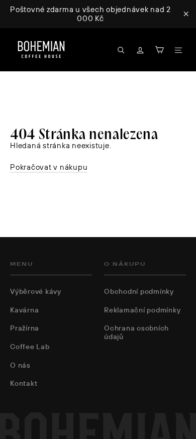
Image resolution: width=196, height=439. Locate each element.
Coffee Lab (30, 346)
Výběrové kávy (35, 291)
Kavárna (24, 309)
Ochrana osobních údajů (136, 332)
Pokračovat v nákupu (48, 167)
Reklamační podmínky (142, 309)
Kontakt (23, 383)
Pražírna (24, 328)
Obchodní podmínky (139, 291)
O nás (20, 365)
